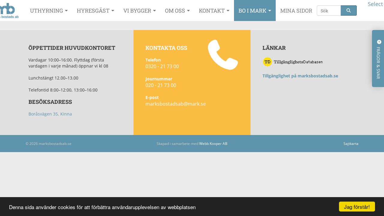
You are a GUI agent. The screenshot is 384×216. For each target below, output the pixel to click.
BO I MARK (253, 10)
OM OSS (175, 10)
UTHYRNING (47, 10)
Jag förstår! (357, 206)
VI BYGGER (137, 10)
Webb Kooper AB (213, 143)
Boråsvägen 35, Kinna (50, 114)
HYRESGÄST (94, 10)
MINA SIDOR (296, 10)
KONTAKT (212, 10)
